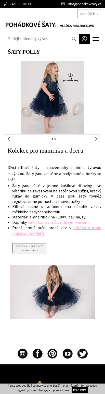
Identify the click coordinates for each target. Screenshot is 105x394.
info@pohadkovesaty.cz (84, 4)
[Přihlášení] (84, 39)
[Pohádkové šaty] (52, 25)
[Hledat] (74, 39)
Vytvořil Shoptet (55, 382)
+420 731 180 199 (21, 4)
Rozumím (79, 390)
